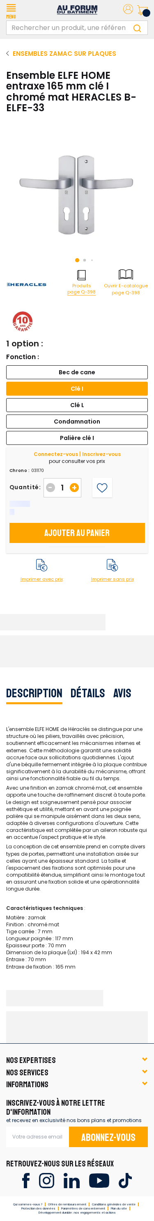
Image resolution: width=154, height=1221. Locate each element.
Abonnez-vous (108, 1137)
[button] (11, 10)
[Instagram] (46, 1180)
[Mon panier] (142, 10)
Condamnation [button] (77, 421)
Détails (88, 693)
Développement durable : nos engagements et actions (77, 1212)
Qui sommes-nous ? (27, 1204)
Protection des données (38, 1208)
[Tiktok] (125, 1180)
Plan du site (119, 1208)
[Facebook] (25, 1180)
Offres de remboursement (67, 1204)
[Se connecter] (128, 10)
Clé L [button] (77, 405)
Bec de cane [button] (77, 372)
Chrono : (19, 471)
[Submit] (137, 28)
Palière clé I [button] (77, 438)
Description (34, 693)
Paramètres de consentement (83, 1208)
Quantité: (25, 487)
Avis (122, 693)
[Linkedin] (72, 1180)
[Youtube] (99, 1180)
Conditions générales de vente (114, 1204)
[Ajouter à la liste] (102, 487)
